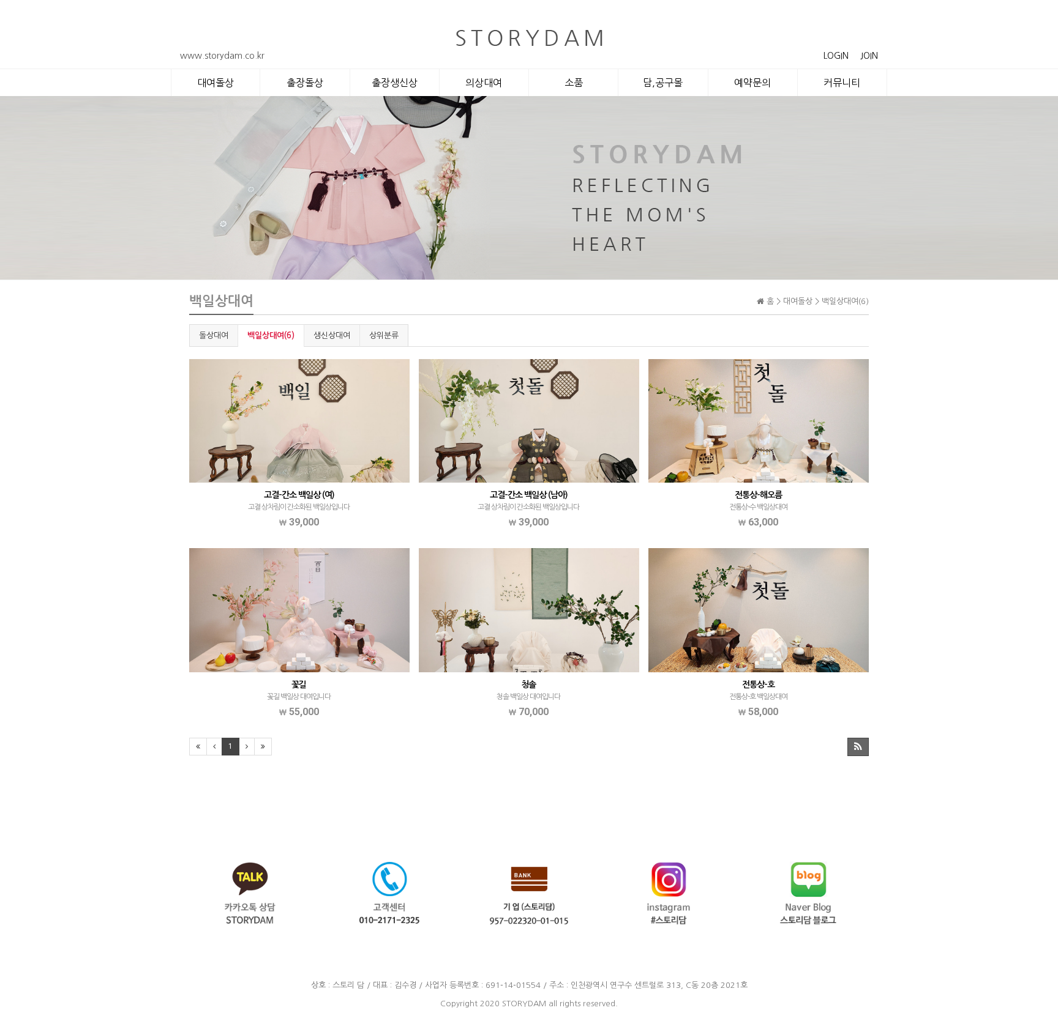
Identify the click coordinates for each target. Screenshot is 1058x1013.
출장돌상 (305, 82)
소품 (574, 82)
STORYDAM (524, 1003)
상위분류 (384, 336)
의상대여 (483, 82)
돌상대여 (213, 336)
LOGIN (836, 55)
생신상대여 (331, 336)
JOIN (869, 55)
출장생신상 (395, 82)
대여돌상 (215, 82)
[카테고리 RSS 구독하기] (858, 747)
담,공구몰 (663, 82)
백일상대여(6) (271, 336)
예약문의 (752, 82)
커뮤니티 (842, 82)
